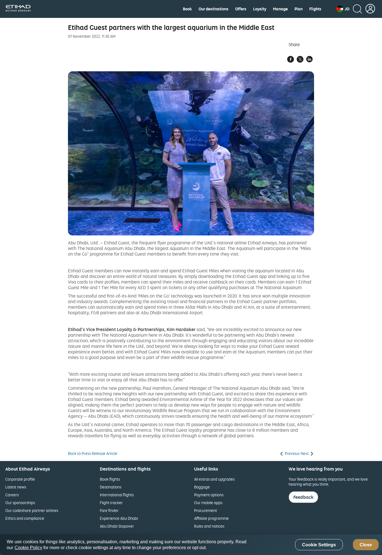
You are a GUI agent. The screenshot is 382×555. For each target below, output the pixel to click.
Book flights (110, 479)
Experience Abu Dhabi (119, 518)
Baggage (202, 487)
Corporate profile (20, 479)
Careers (12, 494)
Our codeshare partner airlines (31, 510)
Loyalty (259, 8)
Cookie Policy (28, 547)
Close (366, 544)
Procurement (205, 510)
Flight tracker (111, 502)
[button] (342, 9)
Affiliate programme (211, 518)
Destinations (110, 487)
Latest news (15, 487)
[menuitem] (187, 9)
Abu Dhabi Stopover (117, 526)
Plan (298, 8)
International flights (117, 494)
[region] (191, 544)
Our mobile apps (208, 502)
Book (187, 8)
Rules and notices (209, 526)
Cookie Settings (319, 544)
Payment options (208, 494)
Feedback (303, 497)
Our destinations (213, 8)
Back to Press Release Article (92, 453)
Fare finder (109, 510)
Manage (280, 8)
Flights (315, 8)
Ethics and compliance (24, 518)
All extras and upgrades (214, 479)
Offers (240, 8)
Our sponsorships (20, 502)
